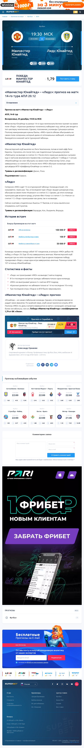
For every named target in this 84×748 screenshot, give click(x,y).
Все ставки (59, 707)
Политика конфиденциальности (14, 704)
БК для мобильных (38, 703)
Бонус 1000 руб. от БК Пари (16, 724)
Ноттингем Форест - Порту (42, 389)
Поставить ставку (67, 79)
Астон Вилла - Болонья (15, 389)
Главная (4, 16)
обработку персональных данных (37, 662)
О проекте (10, 700)
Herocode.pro (74, 742)
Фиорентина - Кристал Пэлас (68, 389)
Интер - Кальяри (68, 411)
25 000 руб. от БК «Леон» (15, 720)
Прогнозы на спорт (17, 16)
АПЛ (37, 16)
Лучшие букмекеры (38, 696)
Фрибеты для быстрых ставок (29, 236)
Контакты (10, 696)
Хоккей (58, 703)
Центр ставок (61, 693)
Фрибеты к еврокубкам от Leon (29, 243)
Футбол (30, 16)
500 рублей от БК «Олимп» (15, 727)
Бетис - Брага (42, 411)
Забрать (72, 230)
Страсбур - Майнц (15, 411)
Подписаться (56, 658)
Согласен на (22, 662)
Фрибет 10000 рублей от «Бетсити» (15, 731)
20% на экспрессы (24, 230)
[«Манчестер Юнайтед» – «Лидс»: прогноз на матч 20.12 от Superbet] (56, 364)
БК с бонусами (36, 707)
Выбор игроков (37, 700)
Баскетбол (59, 700)
